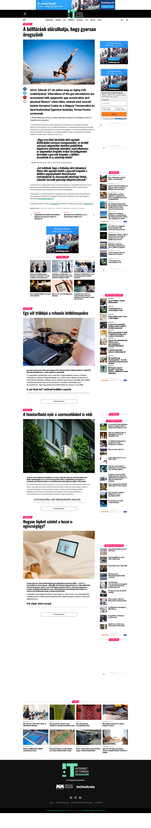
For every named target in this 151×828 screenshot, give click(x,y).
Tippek (99, 20)
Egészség (92, 20)
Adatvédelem (98, 803)
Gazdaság (58, 20)
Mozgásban (80, 20)
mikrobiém (67, 208)
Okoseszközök (49, 20)
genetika (59, 208)
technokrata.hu (101, 810)
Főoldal (51, 803)
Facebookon (88, 204)
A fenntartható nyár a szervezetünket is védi (115, 309)
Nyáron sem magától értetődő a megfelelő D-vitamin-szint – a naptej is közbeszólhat (117, 334)
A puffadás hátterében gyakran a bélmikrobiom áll (116, 351)
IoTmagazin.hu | (50, 810)
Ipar (64, 20)
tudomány (82, 208)
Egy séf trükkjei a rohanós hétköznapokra (116, 301)
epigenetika (51, 208)
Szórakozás (71, 20)
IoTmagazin (54, 204)
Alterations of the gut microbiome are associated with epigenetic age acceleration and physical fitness (62, 97)
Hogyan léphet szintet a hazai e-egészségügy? (117, 317)
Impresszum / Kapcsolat (62, 803)
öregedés (74, 208)
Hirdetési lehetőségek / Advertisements (82, 803)
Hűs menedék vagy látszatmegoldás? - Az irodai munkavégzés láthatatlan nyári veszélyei (118, 360)
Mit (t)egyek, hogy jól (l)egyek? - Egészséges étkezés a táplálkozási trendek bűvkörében (118, 370)
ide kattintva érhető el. (46, 199)
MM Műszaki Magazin (90, 810)
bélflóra (44, 208)
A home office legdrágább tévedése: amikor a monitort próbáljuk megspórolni (117, 326)
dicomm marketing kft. (61, 810)
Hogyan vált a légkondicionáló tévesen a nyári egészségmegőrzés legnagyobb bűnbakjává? (117, 343)
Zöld (86, 20)
